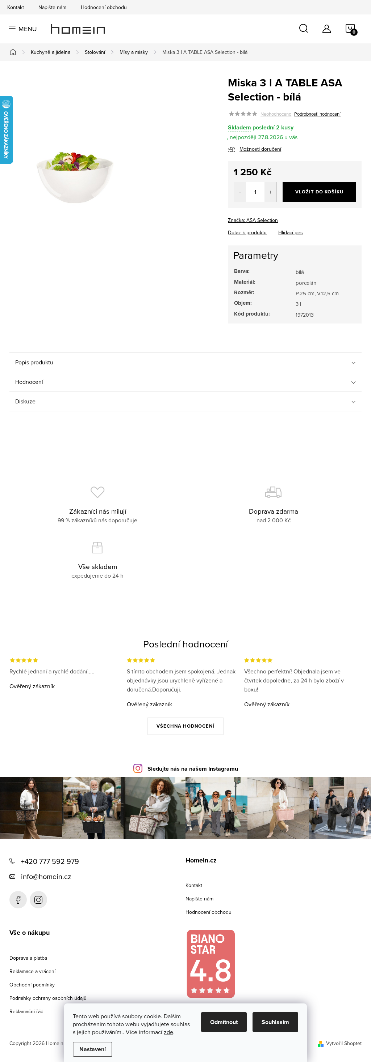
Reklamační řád (26, 1011)
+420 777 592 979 (50, 861)
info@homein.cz (46, 876)
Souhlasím (275, 1022)
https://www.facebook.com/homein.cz (18, 899)
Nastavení (92, 1049)
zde (168, 1032)
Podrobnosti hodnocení (317, 114)
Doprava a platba (28, 958)
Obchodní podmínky (32, 984)
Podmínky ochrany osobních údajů (48, 998)
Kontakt (15, 7)
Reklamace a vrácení (32, 971)
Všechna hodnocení (185, 726)
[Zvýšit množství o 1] (270, 192)
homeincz (38, 899)
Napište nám (52, 7)
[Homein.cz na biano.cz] (210, 964)
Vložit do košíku (319, 191)
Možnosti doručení (260, 149)
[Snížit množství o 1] (240, 192)
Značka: (253, 220)
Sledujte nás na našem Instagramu (192, 769)
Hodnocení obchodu (104, 7)
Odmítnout (224, 1022)
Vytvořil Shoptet (344, 1043)
